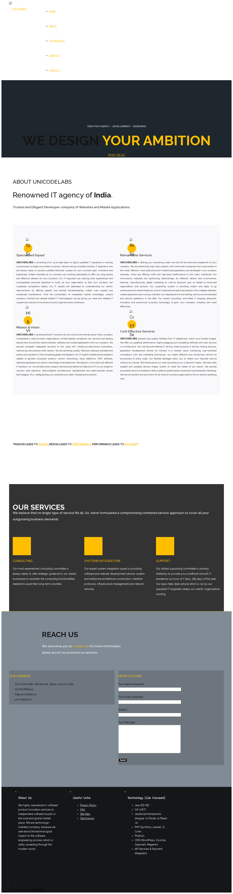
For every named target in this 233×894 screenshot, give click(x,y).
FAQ (82, 809)
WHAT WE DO (116, 154)
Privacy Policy (88, 805)
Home (52, 11)
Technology (57, 41)
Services (54, 55)
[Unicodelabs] (18, 8)
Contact (54, 70)
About (53, 26)
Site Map (85, 814)
